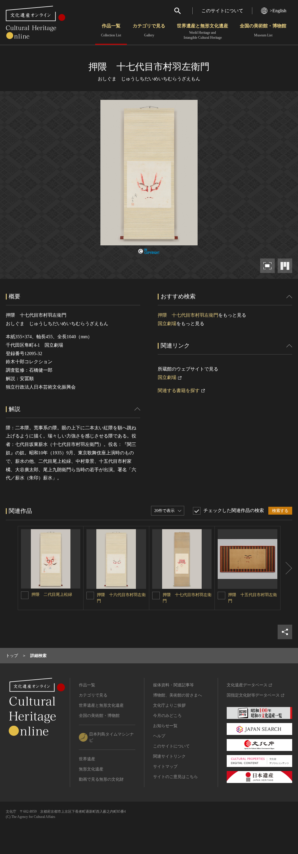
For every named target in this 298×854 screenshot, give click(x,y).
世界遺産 (87, 759)
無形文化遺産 (91, 769)
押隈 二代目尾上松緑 (51, 594)
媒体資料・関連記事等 (173, 685)
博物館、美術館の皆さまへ (177, 695)
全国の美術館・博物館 (263, 30)
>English (278, 10)
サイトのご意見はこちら (175, 777)
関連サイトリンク (169, 756)
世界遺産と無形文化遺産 (202, 31)
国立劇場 (167, 323)
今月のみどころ (167, 715)
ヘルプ (159, 736)
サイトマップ (165, 766)
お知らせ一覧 (165, 726)
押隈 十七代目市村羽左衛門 (188, 315)
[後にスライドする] (286, 568)
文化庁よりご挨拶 (169, 705)
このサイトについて (222, 10)
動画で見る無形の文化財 (101, 779)
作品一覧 (111, 30)
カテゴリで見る (149, 30)
